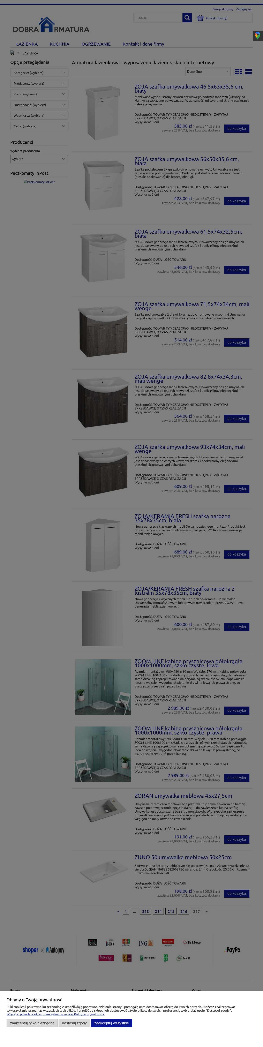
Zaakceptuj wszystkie (111, 1023)
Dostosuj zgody (74, 1023)
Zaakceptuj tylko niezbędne (32, 1023)
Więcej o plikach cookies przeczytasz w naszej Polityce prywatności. (56, 1014)
